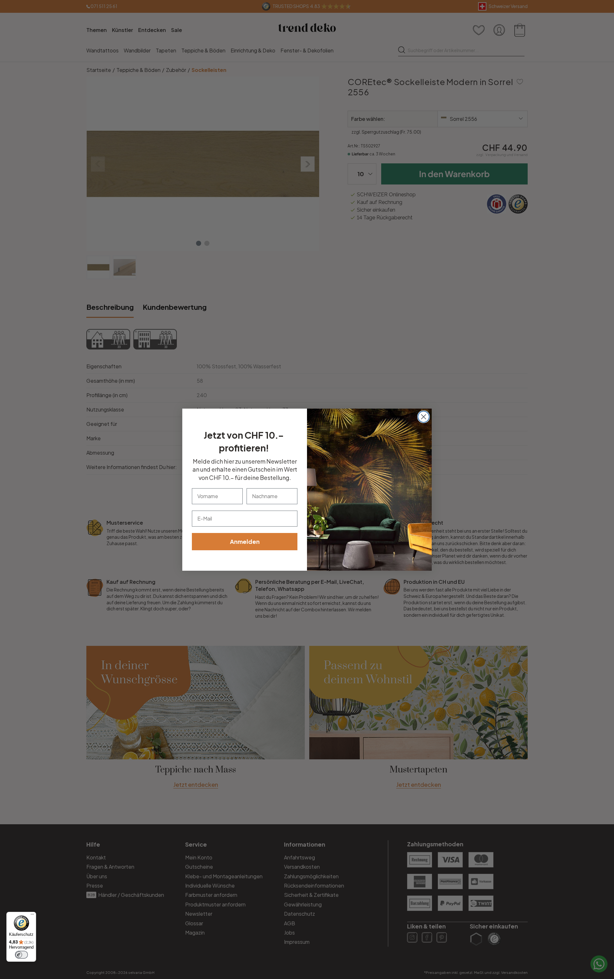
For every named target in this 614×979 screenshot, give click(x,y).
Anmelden (245, 541)
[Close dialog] (423, 416)
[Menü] (32, 916)
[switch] (21, 955)
